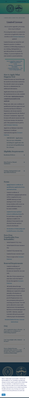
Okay (3, 394)
